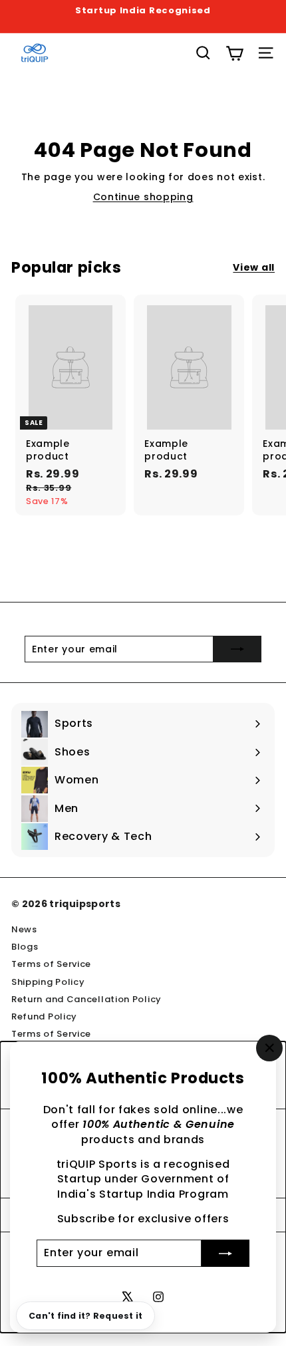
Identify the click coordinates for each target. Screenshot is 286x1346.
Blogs (25, 946)
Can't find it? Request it (85, 1315)
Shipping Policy (48, 982)
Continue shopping (143, 196)
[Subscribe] (225, 1253)
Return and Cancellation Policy (86, 999)
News (24, 929)
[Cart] (234, 53)
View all (254, 267)
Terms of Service (51, 964)
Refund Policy (44, 1016)
